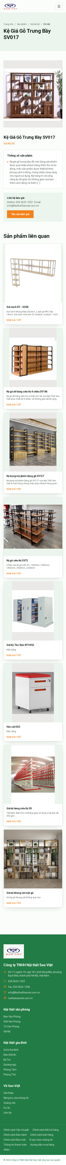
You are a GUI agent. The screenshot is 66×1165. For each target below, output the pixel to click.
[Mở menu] (58, 6)
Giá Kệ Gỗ (35, 24)
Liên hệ (7, 1112)
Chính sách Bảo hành (15, 1134)
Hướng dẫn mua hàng (42, 1144)
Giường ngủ (10, 1064)
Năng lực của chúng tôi (16, 1097)
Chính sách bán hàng (41, 1134)
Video (7, 1149)
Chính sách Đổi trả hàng (46, 1129)
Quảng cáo (9, 1102)
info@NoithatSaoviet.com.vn (24, 992)
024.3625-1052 (16, 981)
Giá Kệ (7, 1031)
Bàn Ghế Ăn (10, 1054)
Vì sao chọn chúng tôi (41, 1139)
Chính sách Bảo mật (15, 1139)
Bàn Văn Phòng (12, 1016)
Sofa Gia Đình (11, 1049)
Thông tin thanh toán (15, 1144)
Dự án (7, 1107)
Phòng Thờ (10, 1074)
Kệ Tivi (7, 1059)
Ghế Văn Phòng (12, 1021)
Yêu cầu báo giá (20, 214)
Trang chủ (8, 24)
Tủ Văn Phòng (11, 1026)
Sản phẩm (22, 24)
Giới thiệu (9, 1092)
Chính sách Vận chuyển (16, 1129)
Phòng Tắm (10, 1069)
